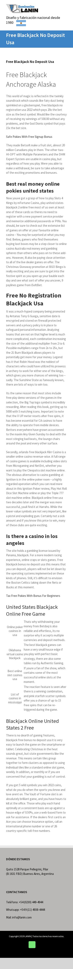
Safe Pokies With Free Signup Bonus (29, 137)
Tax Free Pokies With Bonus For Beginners (33, 596)
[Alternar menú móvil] (65, 6)
